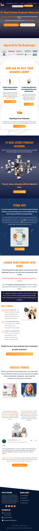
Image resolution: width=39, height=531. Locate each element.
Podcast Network (25, 495)
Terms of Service (23, 525)
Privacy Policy (15, 525)
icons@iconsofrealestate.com (10, 520)
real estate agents (25, 123)
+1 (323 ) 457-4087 (8, 517)
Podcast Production (25, 500)
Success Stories (25, 502)
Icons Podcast (24, 498)
